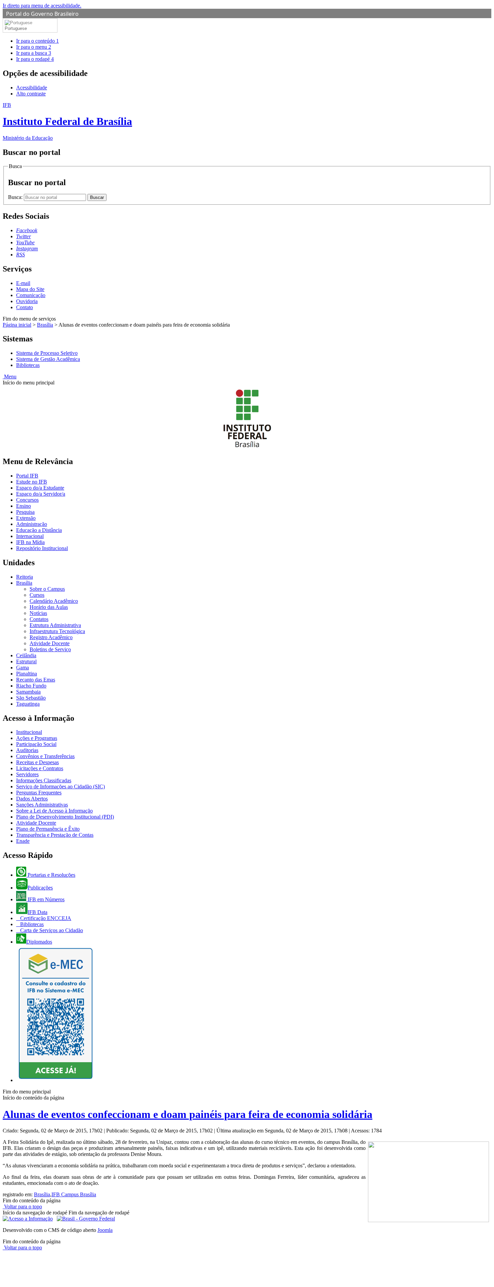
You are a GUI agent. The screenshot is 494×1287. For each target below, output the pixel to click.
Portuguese (16, 28)
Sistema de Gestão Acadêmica (48, 359)
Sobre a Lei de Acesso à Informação (54, 811)
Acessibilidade (31, 87)
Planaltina (26, 673)
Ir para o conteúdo (37, 41)
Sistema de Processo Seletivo (47, 353)
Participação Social (36, 744)
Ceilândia (26, 655)
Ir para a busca (33, 53)
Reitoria (24, 577)
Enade (23, 841)
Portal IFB (27, 476)
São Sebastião (31, 698)
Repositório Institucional (42, 548)
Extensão (26, 518)
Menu (9, 376)
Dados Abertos (32, 798)
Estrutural (26, 661)
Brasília (45, 325)
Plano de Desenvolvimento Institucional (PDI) (65, 817)
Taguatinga (28, 704)
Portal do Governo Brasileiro (42, 13)
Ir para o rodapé (35, 59)
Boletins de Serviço (50, 649)
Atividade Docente (50, 643)
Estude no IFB (31, 482)
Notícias (38, 613)
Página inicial (17, 325)
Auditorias (27, 750)
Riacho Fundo (31, 686)
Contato (24, 307)
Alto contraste (31, 93)
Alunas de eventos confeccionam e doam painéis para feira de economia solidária (187, 1114)
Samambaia (28, 692)
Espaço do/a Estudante (40, 488)
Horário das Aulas (49, 607)
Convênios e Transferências (45, 756)
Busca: (16, 197)
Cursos (37, 595)
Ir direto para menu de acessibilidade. (42, 5)
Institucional (29, 732)
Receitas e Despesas (37, 762)
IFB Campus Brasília (73, 1194)
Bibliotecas (28, 365)
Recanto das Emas (35, 679)
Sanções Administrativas (42, 804)
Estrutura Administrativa (55, 625)
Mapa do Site (30, 289)
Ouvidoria (27, 301)
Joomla (105, 1230)
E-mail (23, 283)
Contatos (39, 619)
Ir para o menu (33, 47)
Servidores (27, 774)
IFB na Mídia (30, 542)
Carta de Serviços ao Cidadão (51, 930)
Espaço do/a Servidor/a (40, 494)
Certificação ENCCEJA (45, 918)
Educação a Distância (39, 530)
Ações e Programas (36, 738)
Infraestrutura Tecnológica (57, 631)
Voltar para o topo (22, 1206)
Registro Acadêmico (51, 637)
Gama (22, 667)
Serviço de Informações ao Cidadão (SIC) (60, 786)
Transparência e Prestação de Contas (54, 835)
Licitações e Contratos (39, 768)
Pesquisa (25, 512)
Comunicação (30, 295)
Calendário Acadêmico (54, 601)
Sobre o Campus (47, 589)
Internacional (30, 536)
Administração (31, 524)
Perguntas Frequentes (38, 792)
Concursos (27, 500)
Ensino (23, 506)
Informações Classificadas (43, 780)
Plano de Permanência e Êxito (48, 829)
